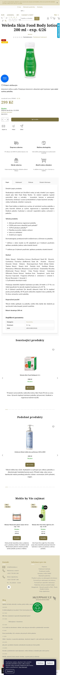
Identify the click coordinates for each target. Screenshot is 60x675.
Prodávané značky (44, 571)
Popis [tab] (7, 182)
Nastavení (10, 671)
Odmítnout (40, 663)
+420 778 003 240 (13, 573)
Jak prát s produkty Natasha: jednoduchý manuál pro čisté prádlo (21, 644)
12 (44, 409)
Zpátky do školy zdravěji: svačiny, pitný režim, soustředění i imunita (22, 604)
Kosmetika (29, 322)
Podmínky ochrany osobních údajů (44, 585)
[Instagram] (9, 587)
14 (50, 409)
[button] (16, 539)
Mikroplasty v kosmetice (16, 621)
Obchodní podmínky (29, 7)
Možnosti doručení (6, 112)
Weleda (30, 34)
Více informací (23, 667)
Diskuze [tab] (30, 182)
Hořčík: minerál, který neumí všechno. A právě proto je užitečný (20, 656)
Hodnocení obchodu (44, 569)
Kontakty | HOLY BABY (44, 573)
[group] (17, 528)
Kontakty (39, 7)
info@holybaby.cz (12, 567)
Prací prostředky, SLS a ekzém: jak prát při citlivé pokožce (19, 633)
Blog (2, 15)
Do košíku (35, 119)
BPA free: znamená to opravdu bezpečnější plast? (16, 615)
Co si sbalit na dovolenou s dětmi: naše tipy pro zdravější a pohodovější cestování (25, 627)
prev (2, 378)
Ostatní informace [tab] (45, 182)
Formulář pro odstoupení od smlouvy (44, 580)
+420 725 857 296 (13, 580)
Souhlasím (50, 663)
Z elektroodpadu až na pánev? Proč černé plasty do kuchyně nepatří (21, 610)
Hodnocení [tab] (19, 182)
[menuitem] (10, 15)
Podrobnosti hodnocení (40, 37)
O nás (19, 7)
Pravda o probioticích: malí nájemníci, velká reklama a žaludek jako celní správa (25, 650)
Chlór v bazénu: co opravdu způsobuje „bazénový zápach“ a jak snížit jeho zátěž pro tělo (27, 639)
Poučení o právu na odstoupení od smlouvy (44, 578)
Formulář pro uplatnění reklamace (44, 583)
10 (38, 409)
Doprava (44, 567)
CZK (22, 11)
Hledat (36, 18)
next (57, 378)
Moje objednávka (44, 591)
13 (47, 409)
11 (41, 409)
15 (53, 409)
